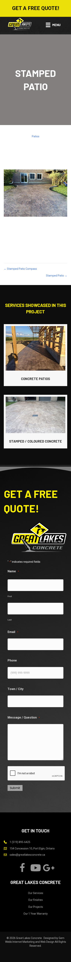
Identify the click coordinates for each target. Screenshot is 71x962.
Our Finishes (35, 899)
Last (10, 619)
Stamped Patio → (56, 275)
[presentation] (36, 773)
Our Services (35, 893)
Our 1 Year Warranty (35, 913)
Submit (15, 788)
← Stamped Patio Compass (20, 268)
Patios (35, 136)
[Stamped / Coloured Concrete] (35, 421)
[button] (35, 8)
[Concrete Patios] (35, 355)
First (10, 596)
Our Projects (35, 906)
